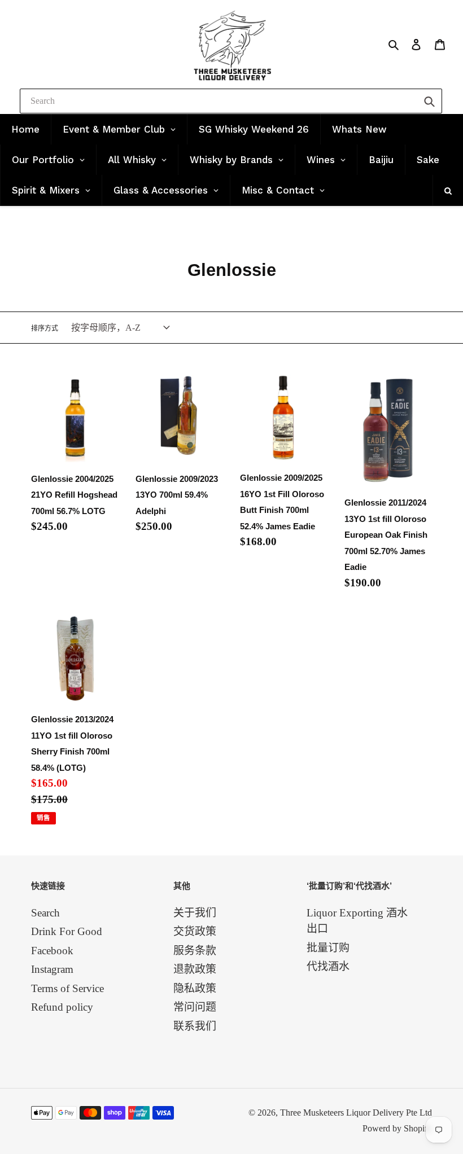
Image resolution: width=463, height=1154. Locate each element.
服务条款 (194, 950)
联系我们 (194, 1026)
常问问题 (194, 1007)
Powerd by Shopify (397, 1128)
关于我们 (194, 913)
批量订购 (328, 948)
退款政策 (194, 969)
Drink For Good (66, 931)
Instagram (52, 969)
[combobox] (231, 101)
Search (45, 913)
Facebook (52, 950)
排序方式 (44, 328)
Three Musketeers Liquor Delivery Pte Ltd (356, 1112)
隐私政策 (194, 988)
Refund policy (62, 1007)
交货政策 (194, 931)
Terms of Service (67, 988)
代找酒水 (328, 966)
